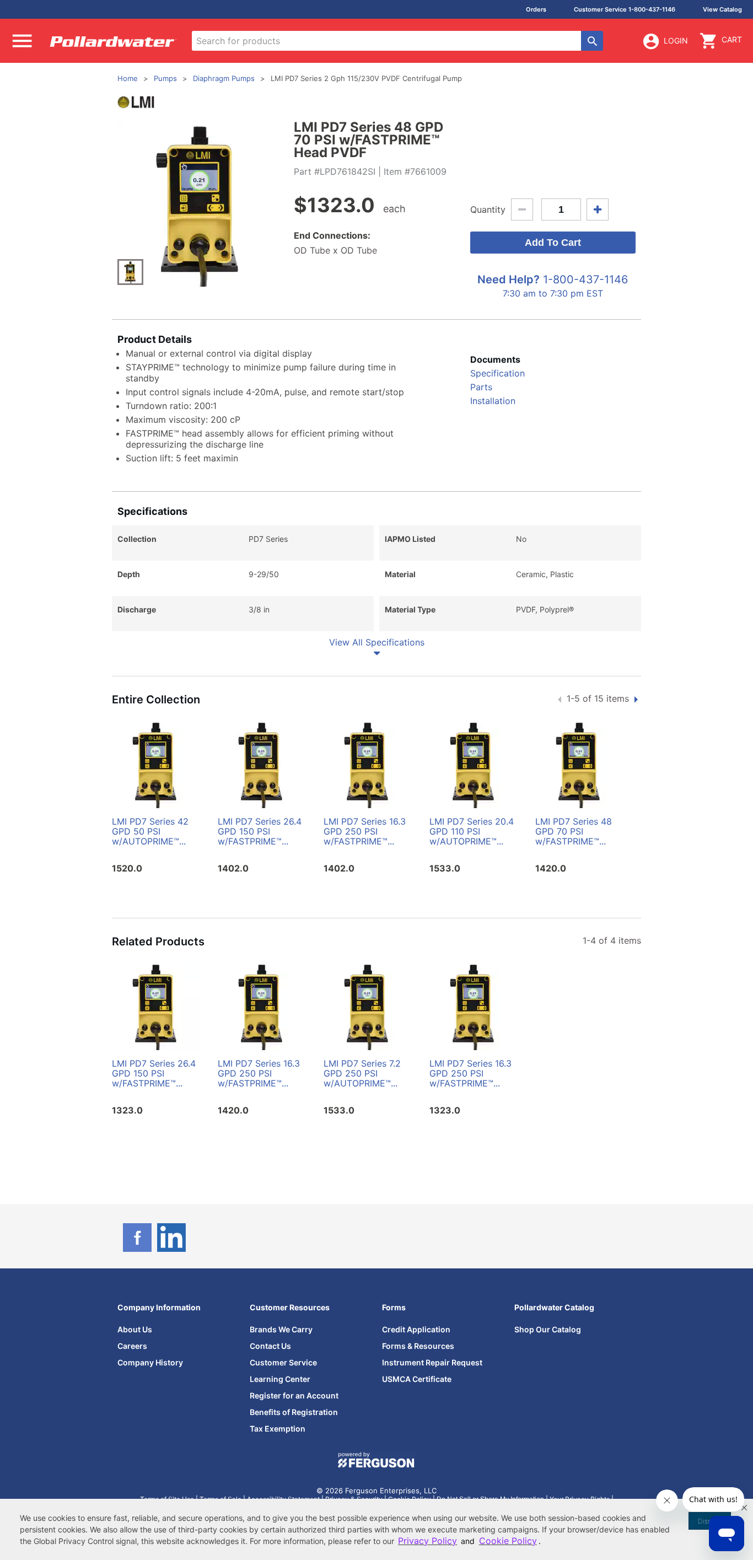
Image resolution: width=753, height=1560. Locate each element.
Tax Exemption (277, 1428)
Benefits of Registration (294, 1412)
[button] (744, 1507)
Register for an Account (294, 1395)
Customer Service (283, 1362)
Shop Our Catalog (547, 1329)
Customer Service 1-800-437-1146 (624, 9)
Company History (150, 1362)
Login (676, 40)
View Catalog (722, 9)
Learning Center (280, 1379)
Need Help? (508, 279)
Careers (132, 1346)
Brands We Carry (281, 1329)
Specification (497, 373)
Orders (536, 9)
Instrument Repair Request (432, 1362)
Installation (492, 400)
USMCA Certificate (416, 1379)
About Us (134, 1329)
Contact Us (270, 1346)
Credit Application (416, 1329)
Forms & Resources (418, 1346)
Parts (481, 386)
